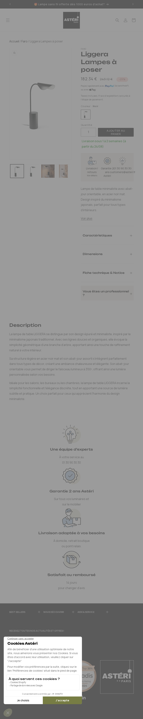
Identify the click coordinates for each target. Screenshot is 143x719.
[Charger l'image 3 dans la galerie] (48, 171)
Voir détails (92, 175)
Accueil (14, 41)
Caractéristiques (97, 235)
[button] (8, 20)
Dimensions (93, 254)
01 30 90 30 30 (122, 168)
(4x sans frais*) (121, 85)
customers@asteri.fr (122, 172)
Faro (24, 41)
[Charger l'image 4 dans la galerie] (63, 171)
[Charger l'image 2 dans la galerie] (32, 171)
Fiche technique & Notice (104, 272)
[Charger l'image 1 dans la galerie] (17, 171)
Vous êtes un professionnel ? (106, 293)
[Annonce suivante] (133, 4)
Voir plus (86, 218)
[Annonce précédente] (10, 4)
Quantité (86, 125)
